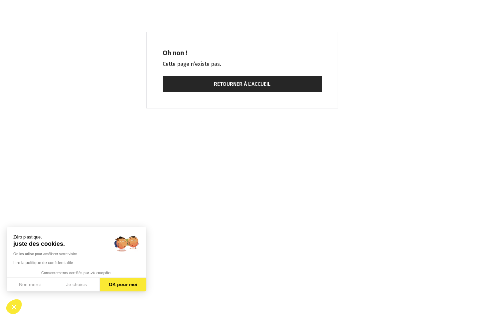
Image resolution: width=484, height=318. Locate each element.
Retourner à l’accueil (242, 84)
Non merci (30, 284)
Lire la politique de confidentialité (43, 262)
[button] (14, 307)
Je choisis (76, 284)
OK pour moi (123, 284)
